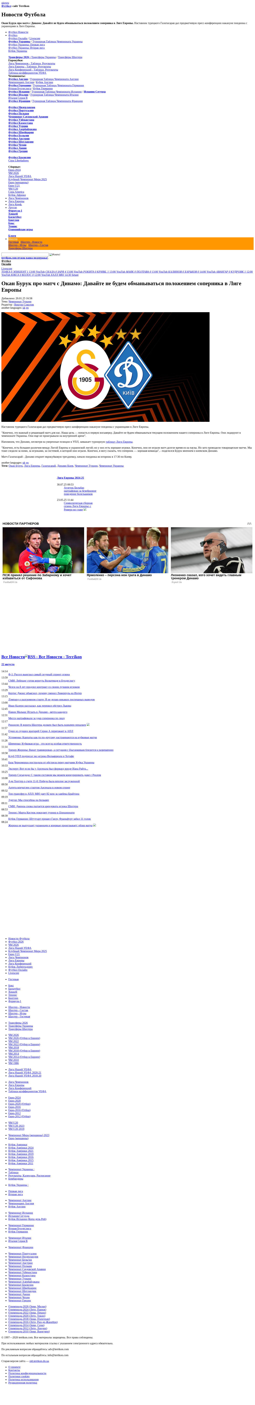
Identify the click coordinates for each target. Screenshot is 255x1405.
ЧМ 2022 (13, 1041)
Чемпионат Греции (19, 1300)
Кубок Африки (17, 195)
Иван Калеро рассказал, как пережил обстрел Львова (39, 705)
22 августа (7, 664)
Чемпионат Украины (111, 465)
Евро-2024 (14, 169)
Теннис (12, 226)
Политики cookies (18, 1376)
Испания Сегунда (18, 1215)
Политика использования (23, 1379)
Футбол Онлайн (17, 38)
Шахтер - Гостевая (19, 1016)
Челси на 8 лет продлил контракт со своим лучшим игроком (44, 686)
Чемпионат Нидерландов (23, 1256)
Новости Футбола (18, 938)
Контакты (14, 1370)
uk (2, 2)
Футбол (6, 6)
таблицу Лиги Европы (119, 441)
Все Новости (13, 656)
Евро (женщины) (18, 182)
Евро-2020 (14, 1100)
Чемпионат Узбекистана (22, 1272)
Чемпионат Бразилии (20, 1284)
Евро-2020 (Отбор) (19, 1103)
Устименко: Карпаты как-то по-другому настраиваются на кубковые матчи (52, 737)
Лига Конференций (19, 963)
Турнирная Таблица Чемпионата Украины (57, 41)
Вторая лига (15, 1194)
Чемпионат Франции (20, 1247)
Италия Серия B (18, 97)
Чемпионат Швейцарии (22, 1287)
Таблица (13, 1172)
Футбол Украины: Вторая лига (26, 47)
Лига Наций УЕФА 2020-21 (24, 1072)
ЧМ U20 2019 (16, 1128)
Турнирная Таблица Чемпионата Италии (54, 94)
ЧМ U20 (13, 188)
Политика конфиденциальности (27, 1373)
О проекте (14, 1366)
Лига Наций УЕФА (19, 176)
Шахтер (13, 238)
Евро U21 (14, 185)
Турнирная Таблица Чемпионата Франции (57, 101)
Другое (12, 207)
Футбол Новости (18, 32)
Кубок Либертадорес (20, 966)
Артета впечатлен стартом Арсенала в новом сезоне (39, 787)
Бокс (11, 223)
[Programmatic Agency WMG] (3, 1390)
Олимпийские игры (20, 229)
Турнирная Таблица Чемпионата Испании (57, 91)
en (5, 2)
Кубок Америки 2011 (20, 1163)
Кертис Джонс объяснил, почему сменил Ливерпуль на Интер (45, 693)
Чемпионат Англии (19, 1200)
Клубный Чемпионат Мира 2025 (27, 179)
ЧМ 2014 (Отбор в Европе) (24, 1056)
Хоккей (13, 213)
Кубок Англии (44, 82)
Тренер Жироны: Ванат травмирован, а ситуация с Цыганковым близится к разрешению (60, 749)
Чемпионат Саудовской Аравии (27, 1269)
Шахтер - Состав (38, 245)
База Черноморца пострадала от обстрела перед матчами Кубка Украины (51, 762)
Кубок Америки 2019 (20, 1154)
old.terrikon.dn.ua (39, 1361)
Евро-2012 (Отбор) (19, 1116)
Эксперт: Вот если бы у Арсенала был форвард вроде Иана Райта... (48, 768)
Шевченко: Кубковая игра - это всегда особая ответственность (45, 743)
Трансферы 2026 (18, 1022)
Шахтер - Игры (17, 245)
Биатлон (13, 220)
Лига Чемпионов (18, 198)
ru (8, 2)
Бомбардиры (15, 1178)
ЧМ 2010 (13, 1060)
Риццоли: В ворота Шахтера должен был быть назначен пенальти (47, 724)
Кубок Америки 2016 (20, 1157)
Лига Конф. (15, 204)
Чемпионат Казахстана (21, 1275)
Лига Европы (16, 201)
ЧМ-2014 (13, 1053)
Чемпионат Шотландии (22, 1291)
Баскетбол (14, 216)
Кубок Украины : (18, 1184)
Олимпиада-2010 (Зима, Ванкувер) (29, 1331)
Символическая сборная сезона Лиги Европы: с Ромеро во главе (78, 506)
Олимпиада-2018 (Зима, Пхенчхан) (29, 1318)
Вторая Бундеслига (19, 88)
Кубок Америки (17, 1144)
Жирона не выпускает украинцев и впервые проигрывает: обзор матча (50, 825)
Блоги (12, 235)
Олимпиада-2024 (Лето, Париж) (27, 1309)
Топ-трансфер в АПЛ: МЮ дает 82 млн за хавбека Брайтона (43, 793)
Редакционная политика (22, 1382)
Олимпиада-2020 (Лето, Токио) (26, 1315)
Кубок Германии (43, 88)
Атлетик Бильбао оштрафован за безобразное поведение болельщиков (80, 490)
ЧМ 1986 (13, 1063)
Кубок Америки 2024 (20, 1147)
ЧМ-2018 (13, 1047)
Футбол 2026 (16, 941)
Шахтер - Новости (31, 241)
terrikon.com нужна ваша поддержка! (24, 257)
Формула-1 (15, 210)
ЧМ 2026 (13, 173)
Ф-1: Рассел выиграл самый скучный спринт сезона (39, 674)
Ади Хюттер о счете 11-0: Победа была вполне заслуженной (44, 781)
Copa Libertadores (18, 160)
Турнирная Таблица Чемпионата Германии (58, 85)
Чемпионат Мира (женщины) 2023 (28, 1135)
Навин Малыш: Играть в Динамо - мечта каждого (37, 712)
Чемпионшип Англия (21, 82)
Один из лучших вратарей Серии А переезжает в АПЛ (40, 731)
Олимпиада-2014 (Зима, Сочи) (26, 1325)
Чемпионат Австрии (20, 1262)
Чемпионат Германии (21, 1225)
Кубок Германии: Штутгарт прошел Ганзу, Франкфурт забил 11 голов (49, 818)
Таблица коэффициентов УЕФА (27, 72)
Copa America (16, 191)
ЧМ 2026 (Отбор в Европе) (24, 1038)
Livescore (34, 38)
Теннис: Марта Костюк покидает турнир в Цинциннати (41, 812)
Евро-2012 (14, 1113)
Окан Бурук (16, 465)
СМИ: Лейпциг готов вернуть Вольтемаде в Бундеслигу (41, 680)
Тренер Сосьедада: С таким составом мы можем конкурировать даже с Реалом (54, 774)
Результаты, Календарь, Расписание (29, 1175)
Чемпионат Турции (19, 301)
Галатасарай (48, 465)
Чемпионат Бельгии (20, 1259)
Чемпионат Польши (20, 1266)
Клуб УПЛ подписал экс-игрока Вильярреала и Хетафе (41, 756)
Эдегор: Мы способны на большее (28, 800)
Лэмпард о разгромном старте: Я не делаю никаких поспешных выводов (51, 699)
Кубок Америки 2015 (20, 1160)
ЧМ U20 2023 (16, 1125)
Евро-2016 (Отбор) (19, 1110)
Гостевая (13, 241)
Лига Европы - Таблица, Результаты (29, 66)
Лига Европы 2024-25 (70, 477)
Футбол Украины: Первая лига (26, 44)
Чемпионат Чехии (19, 1297)
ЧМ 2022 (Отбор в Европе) (24, 1044)
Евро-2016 (14, 1107)
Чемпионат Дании (19, 1294)
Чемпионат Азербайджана (23, 1281)
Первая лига (15, 1191)
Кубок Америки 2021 (20, 1150)
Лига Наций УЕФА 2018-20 (24, 1075)
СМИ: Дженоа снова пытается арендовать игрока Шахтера (43, 806)
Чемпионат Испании (20, 1212)
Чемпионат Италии (19, 1237)
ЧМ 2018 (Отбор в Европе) (24, 1050)
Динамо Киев (65, 465)
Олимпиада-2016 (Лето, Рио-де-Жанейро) (33, 1322)
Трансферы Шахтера (70, 57)
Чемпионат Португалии (22, 1253)
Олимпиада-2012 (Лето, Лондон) (27, 1328)
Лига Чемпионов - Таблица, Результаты (31, 63)
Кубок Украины (17, 50)
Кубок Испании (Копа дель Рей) (27, 1219)
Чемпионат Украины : (21, 1169)
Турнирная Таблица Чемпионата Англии (54, 79)
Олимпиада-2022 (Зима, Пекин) (27, 1312)
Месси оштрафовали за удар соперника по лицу (36, 718)
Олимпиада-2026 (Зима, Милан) (27, 1306)
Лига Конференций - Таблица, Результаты (33, 69)
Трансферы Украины (43, 57)
